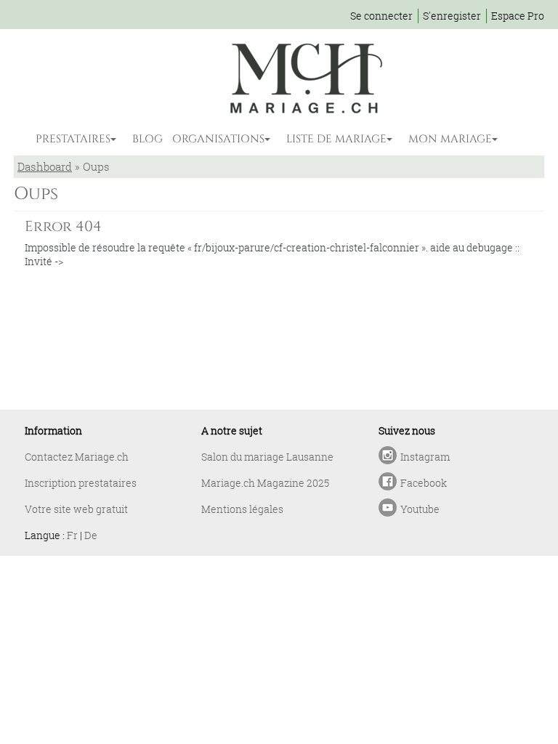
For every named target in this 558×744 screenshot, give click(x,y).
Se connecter (381, 16)
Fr (72, 535)
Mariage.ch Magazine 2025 (265, 483)
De (90, 535)
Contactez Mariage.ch (77, 457)
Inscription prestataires (81, 483)
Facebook (423, 483)
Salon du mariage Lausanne (267, 457)
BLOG (147, 139)
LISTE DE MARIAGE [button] (336, 139)
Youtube (420, 509)
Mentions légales (242, 509)
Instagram (425, 457)
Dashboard (44, 166)
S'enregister (452, 16)
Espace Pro (517, 16)
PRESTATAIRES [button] (73, 139)
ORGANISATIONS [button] (218, 139)
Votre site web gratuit (76, 509)
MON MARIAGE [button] (450, 139)
